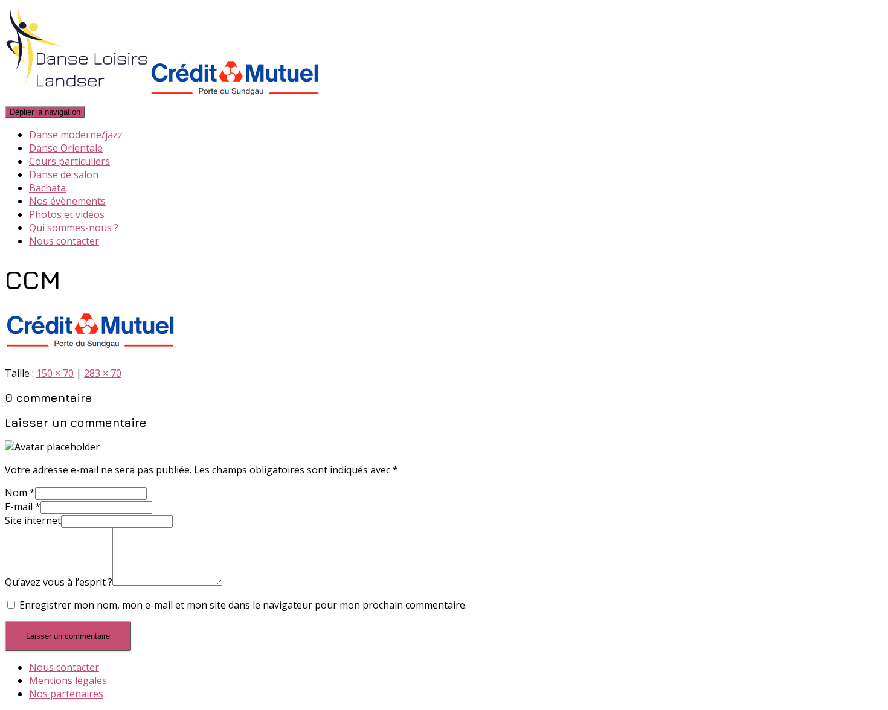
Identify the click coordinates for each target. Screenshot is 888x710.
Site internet (33, 520)
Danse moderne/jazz (76, 134)
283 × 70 (102, 373)
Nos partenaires (66, 693)
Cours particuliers (69, 161)
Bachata (47, 187)
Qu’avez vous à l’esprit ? (58, 582)
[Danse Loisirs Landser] (162, 97)
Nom (20, 492)
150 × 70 (55, 373)
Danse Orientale (66, 148)
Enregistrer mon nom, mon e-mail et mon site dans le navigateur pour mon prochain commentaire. (243, 605)
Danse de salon (63, 174)
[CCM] (90, 350)
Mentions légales (68, 680)
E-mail (22, 506)
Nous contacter (64, 241)
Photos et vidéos (67, 214)
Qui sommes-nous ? (73, 227)
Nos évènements (67, 201)
